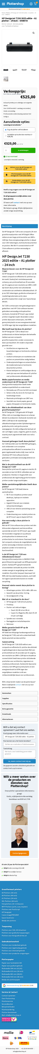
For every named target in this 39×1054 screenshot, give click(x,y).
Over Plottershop (8, 998)
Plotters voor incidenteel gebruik (14, 945)
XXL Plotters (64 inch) (10, 901)
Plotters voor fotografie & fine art (14, 935)
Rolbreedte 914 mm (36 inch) (12, 977)
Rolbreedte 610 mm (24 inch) (12, 971)
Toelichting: (7, 749)
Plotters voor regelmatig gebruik (14, 948)
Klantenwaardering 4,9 (15, 9)
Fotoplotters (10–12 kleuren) (12, 904)
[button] (34, 33)
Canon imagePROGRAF (10, 915)
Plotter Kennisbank (9, 1012)
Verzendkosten (7, 1004)
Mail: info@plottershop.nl (11, 1015)
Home (3, 13)
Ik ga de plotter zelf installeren (17, 130)
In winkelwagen (23, 150)
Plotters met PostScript (11, 909)
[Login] (31, 4)
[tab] (19, 226)
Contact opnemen (8, 996)
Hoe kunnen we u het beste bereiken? (17, 741)
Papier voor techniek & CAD (12, 963)
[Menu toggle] (3, 4)
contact (18, 685)
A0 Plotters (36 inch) (9, 893)
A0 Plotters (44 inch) (9, 895)
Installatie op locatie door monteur (19, 136)
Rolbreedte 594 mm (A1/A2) (12, 968)
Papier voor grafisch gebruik (12, 966)
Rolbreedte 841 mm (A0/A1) (12, 974)
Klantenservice (7, 1001)
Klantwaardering (8, 1009)
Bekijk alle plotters (9, 920)
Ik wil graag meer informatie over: (15, 733)
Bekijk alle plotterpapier (11, 980)
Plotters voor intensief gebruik (13, 951)
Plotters (8, 13)
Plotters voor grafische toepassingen (15, 933)
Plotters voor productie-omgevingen (15, 953)
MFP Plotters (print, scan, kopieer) (15, 907)
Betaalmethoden (8, 1007)
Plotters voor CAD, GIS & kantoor (14, 930)
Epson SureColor (8, 918)
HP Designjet (6, 912)
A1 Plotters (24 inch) (9, 898)
